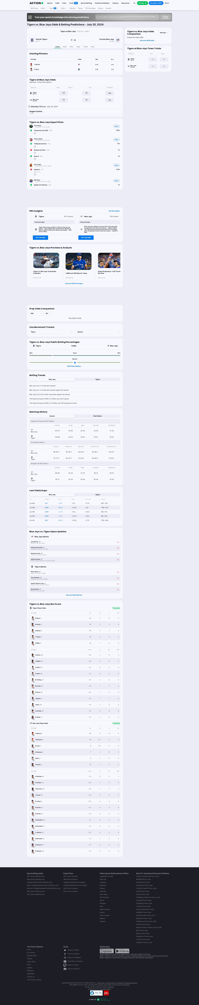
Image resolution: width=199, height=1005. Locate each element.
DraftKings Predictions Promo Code (148, 897)
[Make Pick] (35, 133)
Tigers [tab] (97, 379)
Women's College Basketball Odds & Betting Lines (43, 888)
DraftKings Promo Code (144, 903)
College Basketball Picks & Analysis (75, 885)
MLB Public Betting (74, 366)
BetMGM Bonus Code (143, 879)
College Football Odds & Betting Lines (39, 882)
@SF (46, 520)
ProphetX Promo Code (143, 900)
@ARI (47, 507)
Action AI (100, 277)
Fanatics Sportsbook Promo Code (147, 876)
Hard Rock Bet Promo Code (145, 915)
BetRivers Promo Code (144, 918)
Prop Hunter (37, 125)
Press (29, 964)
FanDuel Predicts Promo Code (146, 888)
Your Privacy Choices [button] (34, 980)
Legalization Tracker (106, 876)
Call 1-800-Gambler (105, 989)
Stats (92, 47)
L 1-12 (61, 512)
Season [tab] (52, 416)
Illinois (102, 900)
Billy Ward (37, 180)
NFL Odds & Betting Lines (35, 876)
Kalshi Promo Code (142, 891)
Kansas (102, 912)
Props (78, 47)
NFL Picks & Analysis (70, 876)
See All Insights (114, 211)
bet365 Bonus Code (143, 882)
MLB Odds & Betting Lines (36, 891)
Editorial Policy (32, 955)
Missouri (102, 918)
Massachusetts (105, 909)
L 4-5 (60, 503)
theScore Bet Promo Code (145, 909)
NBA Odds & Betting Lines (36, 879)
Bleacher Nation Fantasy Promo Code (149, 927)
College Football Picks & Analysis (74, 882)
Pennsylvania (104, 897)
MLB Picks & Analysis (70, 888)
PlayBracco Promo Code (144, 936)
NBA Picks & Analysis (70, 879)
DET (46, 503)
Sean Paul (36, 277)
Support (29, 967)
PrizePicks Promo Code (144, 942)
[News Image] (46, 260)
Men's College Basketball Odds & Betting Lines (42, 885)
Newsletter (30, 974)
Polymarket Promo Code (144, 885)
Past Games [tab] (97, 416)
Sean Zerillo (37, 164)
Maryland (103, 885)
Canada (102, 921)
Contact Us (31, 977)
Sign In (167, 3)
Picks (71, 47)
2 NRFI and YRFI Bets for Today (76, 273)
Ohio (101, 906)
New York (103, 879)
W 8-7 (61, 507)
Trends (85, 47)
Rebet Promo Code (142, 933)
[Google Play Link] (122, 951)
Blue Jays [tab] (52, 379)
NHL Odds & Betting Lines (36, 894)
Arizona (102, 888)
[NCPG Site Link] (96, 993)
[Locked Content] (74, 362)
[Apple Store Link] (107, 951)
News (65, 47)
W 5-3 (61, 520)
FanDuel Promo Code (143, 906)
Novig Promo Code (142, 894)
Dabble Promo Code (143, 924)
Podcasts (30, 971)
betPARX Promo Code (143, 912)
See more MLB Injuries (74, 595)
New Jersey (104, 894)
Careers (29, 958)
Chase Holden (38, 139)
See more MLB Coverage (74, 283)
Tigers (38, 346)
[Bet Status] (31, 130)
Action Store (31, 961)
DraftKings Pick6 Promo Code (146, 921)
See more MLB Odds (147, 40)
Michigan (103, 903)
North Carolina (105, 915)
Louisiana (103, 882)
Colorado (103, 891)
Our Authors (31, 952)
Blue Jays (114, 346)
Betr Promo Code (142, 930)
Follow (116, 126)
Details (58, 47)
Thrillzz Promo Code (143, 939)
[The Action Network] (36, 3)
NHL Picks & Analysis (70, 891)
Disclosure (111, 987)
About (29, 949)
